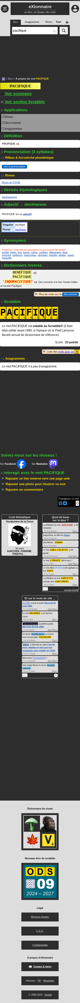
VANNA (59, 542)
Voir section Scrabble (25, 102)
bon (20, 252)
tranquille (7, 258)
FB (39, 980)
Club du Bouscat (30, 624)
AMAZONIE (67, 525)
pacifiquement (9, 197)
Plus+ (75, 531)
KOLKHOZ (35, 613)
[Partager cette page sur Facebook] (60, 503)
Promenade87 (39, 658)
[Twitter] (65, 504)
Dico (10, 78)
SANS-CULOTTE (59, 550)
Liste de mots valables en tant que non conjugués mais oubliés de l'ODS (39, 647)
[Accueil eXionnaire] (3, 78)
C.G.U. (40, 931)
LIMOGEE (55, 560)
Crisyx (26, 644)
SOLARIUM (45, 637)
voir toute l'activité (71, 590)
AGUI (50, 571)
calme (34, 252)
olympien (42, 255)
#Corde (58, 568)
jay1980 (26, 603)
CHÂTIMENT (62, 581)
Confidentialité (40, 945)
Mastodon (49, 980)
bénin (13, 252)
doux (65, 252)
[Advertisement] (40, 54)
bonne (26, 252)
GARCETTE (67, 578)
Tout (70, 556)
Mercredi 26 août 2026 (33, 627)
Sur (8, 463)
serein (70, 255)
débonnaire (55, 252)
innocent (6, 255)
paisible (53, 255)
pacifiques (20, 229)
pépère (62, 255)
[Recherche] (64, 30)
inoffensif (17, 255)
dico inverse (70, 294)
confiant (43, 252)
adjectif (27, 214)
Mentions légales (40, 917)
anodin (5, 252)
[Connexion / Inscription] (75, 9)
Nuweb (48, 994)
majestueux (30, 255)
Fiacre (67, 535)
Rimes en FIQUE (11, 182)
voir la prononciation (14, 166)
